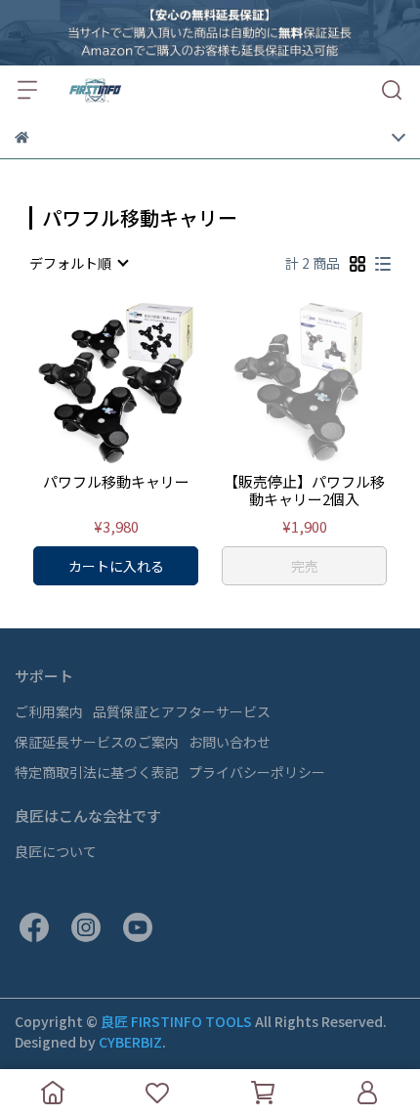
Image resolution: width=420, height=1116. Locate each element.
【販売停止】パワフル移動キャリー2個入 (304, 490)
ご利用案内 (49, 711)
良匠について (56, 851)
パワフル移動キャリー (116, 482)
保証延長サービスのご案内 (97, 741)
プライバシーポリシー (257, 772)
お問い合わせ (230, 741)
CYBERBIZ (130, 1042)
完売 (304, 566)
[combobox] (78, 262)
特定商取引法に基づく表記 (97, 772)
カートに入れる (116, 566)
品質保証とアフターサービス (182, 711)
